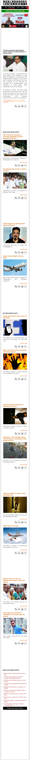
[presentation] (28, 7)
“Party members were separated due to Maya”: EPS (15, 674)
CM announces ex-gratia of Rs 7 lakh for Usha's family (15, 698)
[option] (6, 8)
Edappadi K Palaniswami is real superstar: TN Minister (15, 687)
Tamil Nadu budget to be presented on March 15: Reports (15, 701)
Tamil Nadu (11, 7)
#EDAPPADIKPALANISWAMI (8, 101)
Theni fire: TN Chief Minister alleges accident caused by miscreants (14, 691)
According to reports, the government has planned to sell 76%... (15, 546)
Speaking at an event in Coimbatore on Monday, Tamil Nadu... (15, 191)
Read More (23, 162)
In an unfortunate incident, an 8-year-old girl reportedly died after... (15, 515)
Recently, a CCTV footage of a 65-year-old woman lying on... (15, 461)
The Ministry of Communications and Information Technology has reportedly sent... (15, 339)
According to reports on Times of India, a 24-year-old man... (15, 427)
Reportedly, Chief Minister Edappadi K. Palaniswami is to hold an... (15, 159)
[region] (15, 39)
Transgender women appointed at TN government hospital (15, 684)
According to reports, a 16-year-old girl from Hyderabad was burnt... (15, 372)
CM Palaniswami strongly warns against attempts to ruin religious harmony (13, 677)
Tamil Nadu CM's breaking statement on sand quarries (14, 681)
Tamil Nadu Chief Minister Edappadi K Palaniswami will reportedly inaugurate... (15, 279)
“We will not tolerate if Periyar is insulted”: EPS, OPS (15, 694)
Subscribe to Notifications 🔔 (15, 11)
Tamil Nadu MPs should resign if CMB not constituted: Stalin (14, 704)
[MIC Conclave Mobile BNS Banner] (15, 27)
